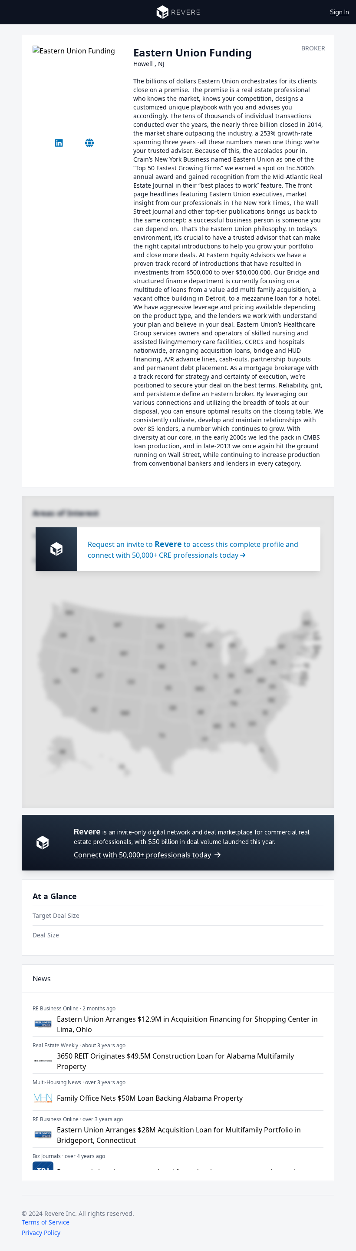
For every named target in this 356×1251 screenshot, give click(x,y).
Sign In (339, 12)
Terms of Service (45, 1222)
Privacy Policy (41, 1232)
